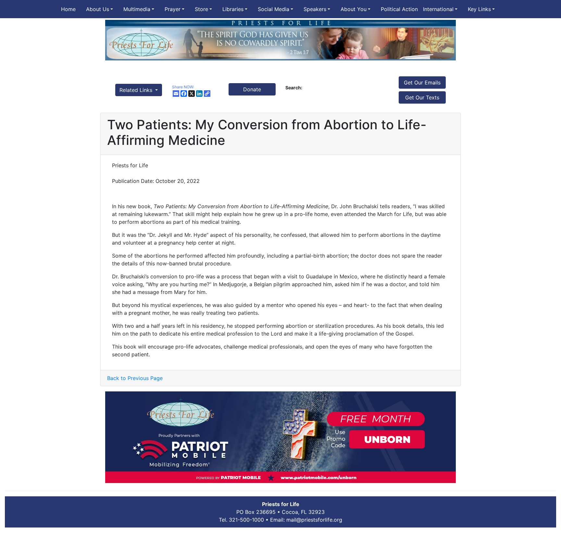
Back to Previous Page (135, 378)
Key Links (479, 9)
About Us (97, 9)
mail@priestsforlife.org (314, 519)
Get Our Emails (422, 82)
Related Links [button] (136, 90)
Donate (252, 89)
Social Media (273, 9)
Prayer (173, 9)
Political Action (399, 9)
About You (354, 9)
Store (201, 9)
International (438, 9)
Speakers (315, 9)
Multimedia (136, 9)
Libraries (232, 9)
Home (68, 9)
